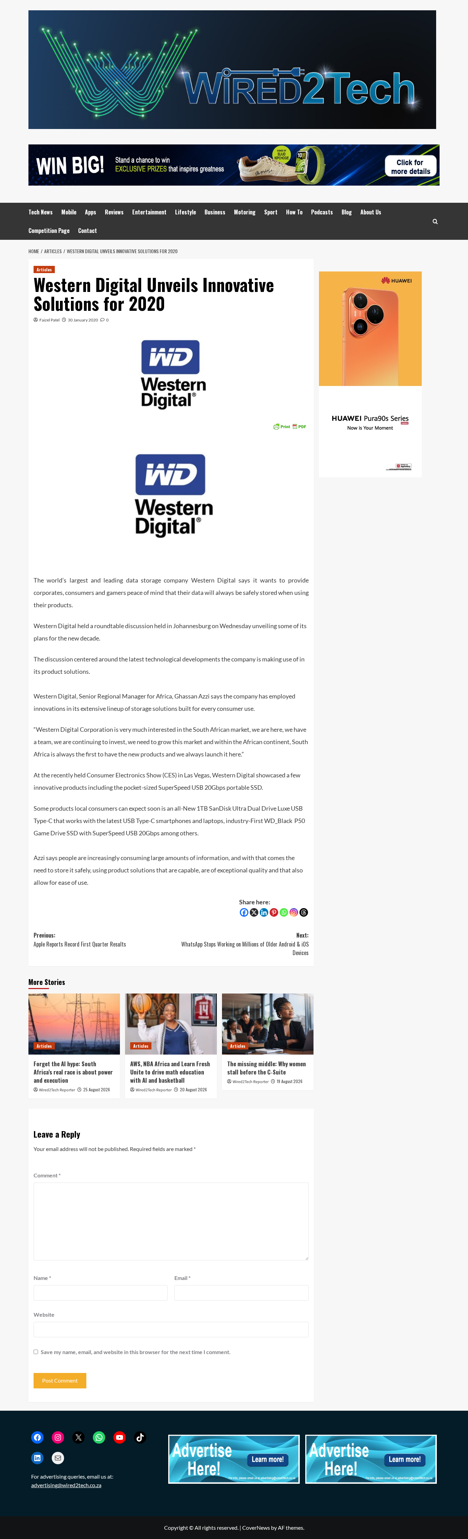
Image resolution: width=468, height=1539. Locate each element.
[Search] (435, 221)
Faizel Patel (49, 319)
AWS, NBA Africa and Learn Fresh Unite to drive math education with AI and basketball (170, 1071)
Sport (271, 212)
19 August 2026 (290, 1081)
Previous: (80, 939)
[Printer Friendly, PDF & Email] (289, 425)
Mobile (68, 212)
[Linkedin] (264, 912)
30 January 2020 (83, 319)
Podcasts (322, 212)
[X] (254, 912)
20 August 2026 (193, 1089)
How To (294, 212)
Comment (47, 1175)
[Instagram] (294, 912)
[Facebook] (244, 912)
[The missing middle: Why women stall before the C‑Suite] (267, 1024)
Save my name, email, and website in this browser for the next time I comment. (136, 1352)
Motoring (245, 212)
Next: (244, 944)
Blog (347, 212)
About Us (370, 212)
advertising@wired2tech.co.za (66, 1485)
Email (182, 1277)
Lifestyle (185, 212)
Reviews (114, 212)
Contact (87, 230)
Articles (44, 269)
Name (42, 1277)
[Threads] (303, 912)
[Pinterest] (274, 912)
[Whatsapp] (284, 912)
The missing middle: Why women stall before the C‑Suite (266, 1067)
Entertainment (149, 212)
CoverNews (256, 1527)
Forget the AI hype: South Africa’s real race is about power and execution (73, 1071)
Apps (90, 212)
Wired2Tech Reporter (57, 1090)
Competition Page (49, 230)
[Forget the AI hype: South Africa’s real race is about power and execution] (74, 1024)
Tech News (40, 212)
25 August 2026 (96, 1089)
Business (215, 212)
